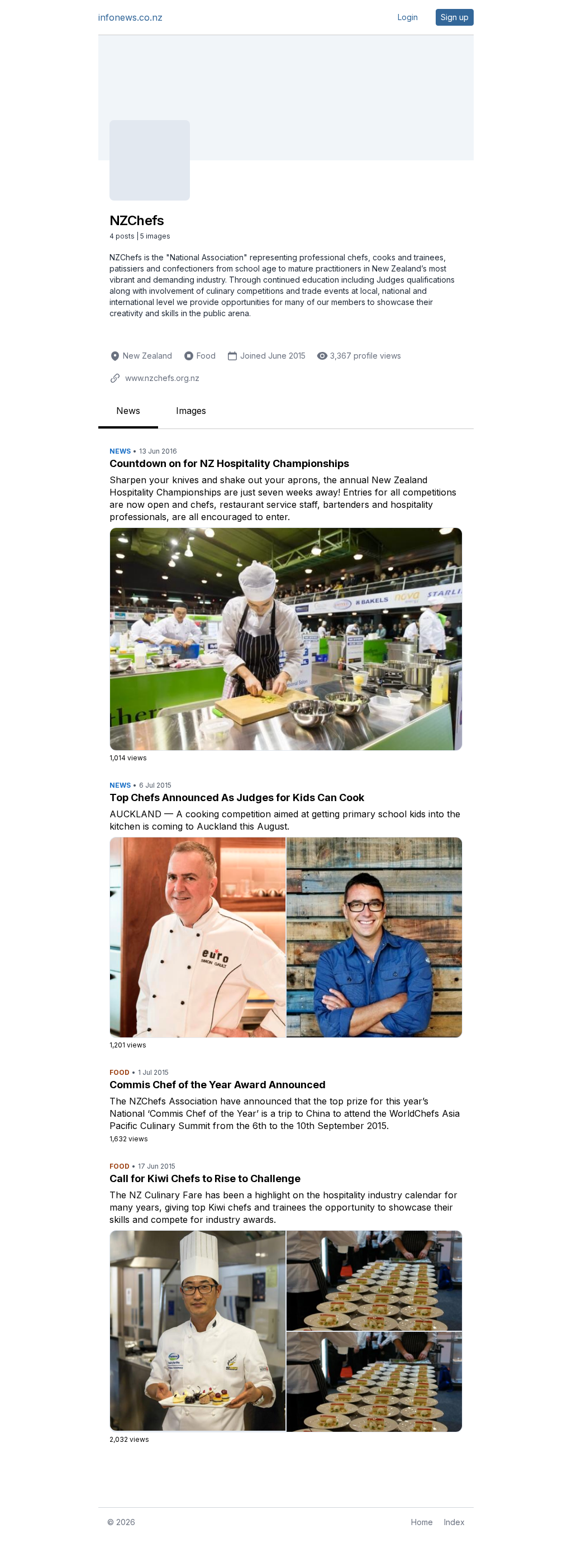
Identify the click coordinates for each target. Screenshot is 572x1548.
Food (206, 355)
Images (191, 410)
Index (454, 1522)
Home (422, 1522)
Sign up (455, 17)
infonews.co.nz (130, 17)
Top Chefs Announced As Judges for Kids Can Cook (236, 797)
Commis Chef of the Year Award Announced (217, 1084)
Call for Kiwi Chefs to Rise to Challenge (205, 1178)
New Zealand (147, 355)
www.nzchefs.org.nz (162, 378)
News (128, 410)
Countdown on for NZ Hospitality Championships (229, 463)
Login (408, 17)
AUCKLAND (135, 814)
